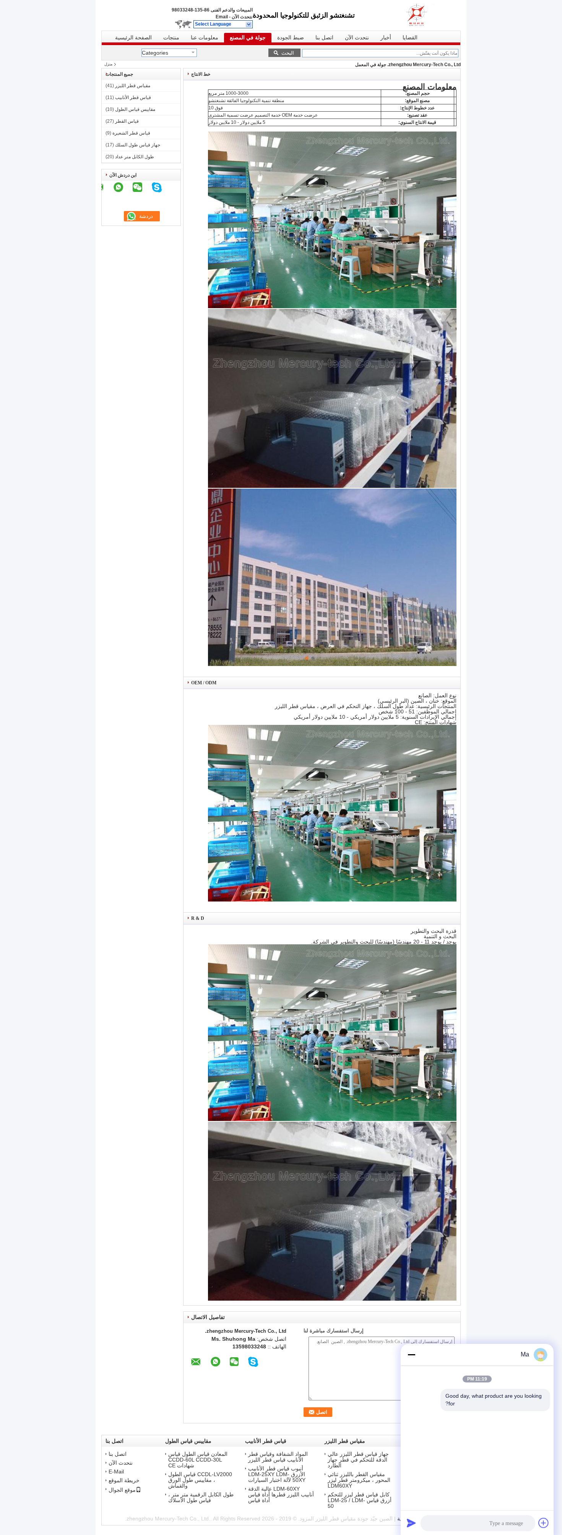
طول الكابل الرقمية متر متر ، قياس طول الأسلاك (201, 1497)
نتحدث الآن (242, 16)
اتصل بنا (324, 38)
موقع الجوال (122, 1490)
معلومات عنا (204, 38)
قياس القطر (127, 121)
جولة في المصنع (248, 38)
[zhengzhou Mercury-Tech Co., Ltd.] (249, 24)
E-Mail (116, 1472)
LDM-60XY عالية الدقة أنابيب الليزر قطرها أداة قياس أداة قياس (281, 1494)
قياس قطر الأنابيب (133, 97)
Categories (155, 53)
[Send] (411, 1522)
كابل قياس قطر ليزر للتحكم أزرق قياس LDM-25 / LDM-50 (359, 1500)
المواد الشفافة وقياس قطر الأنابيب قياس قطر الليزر (278, 1457)
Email (222, 16)
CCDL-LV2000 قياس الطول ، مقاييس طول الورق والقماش (200, 1480)
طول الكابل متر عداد (134, 156)
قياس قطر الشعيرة (131, 133)
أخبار (385, 38)
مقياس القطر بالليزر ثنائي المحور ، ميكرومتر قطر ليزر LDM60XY (359, 1480)
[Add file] (543, 1522)
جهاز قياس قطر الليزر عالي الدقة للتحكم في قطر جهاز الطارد (358, 1459)
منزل (108, 64)
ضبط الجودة (290, 38)
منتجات (171, 38)
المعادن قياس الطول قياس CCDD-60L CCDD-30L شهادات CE (197, 1459)
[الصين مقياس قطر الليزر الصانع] (426, 15)
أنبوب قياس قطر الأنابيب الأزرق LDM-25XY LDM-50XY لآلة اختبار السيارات (276, 1474)
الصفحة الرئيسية (133, 38)
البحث (287, 53)
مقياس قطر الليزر (132, 85)
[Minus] (411, 1354)
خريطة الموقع (124, 1480)
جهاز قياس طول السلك (137, 145)
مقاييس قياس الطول (135, 109)
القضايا (410, 38)
